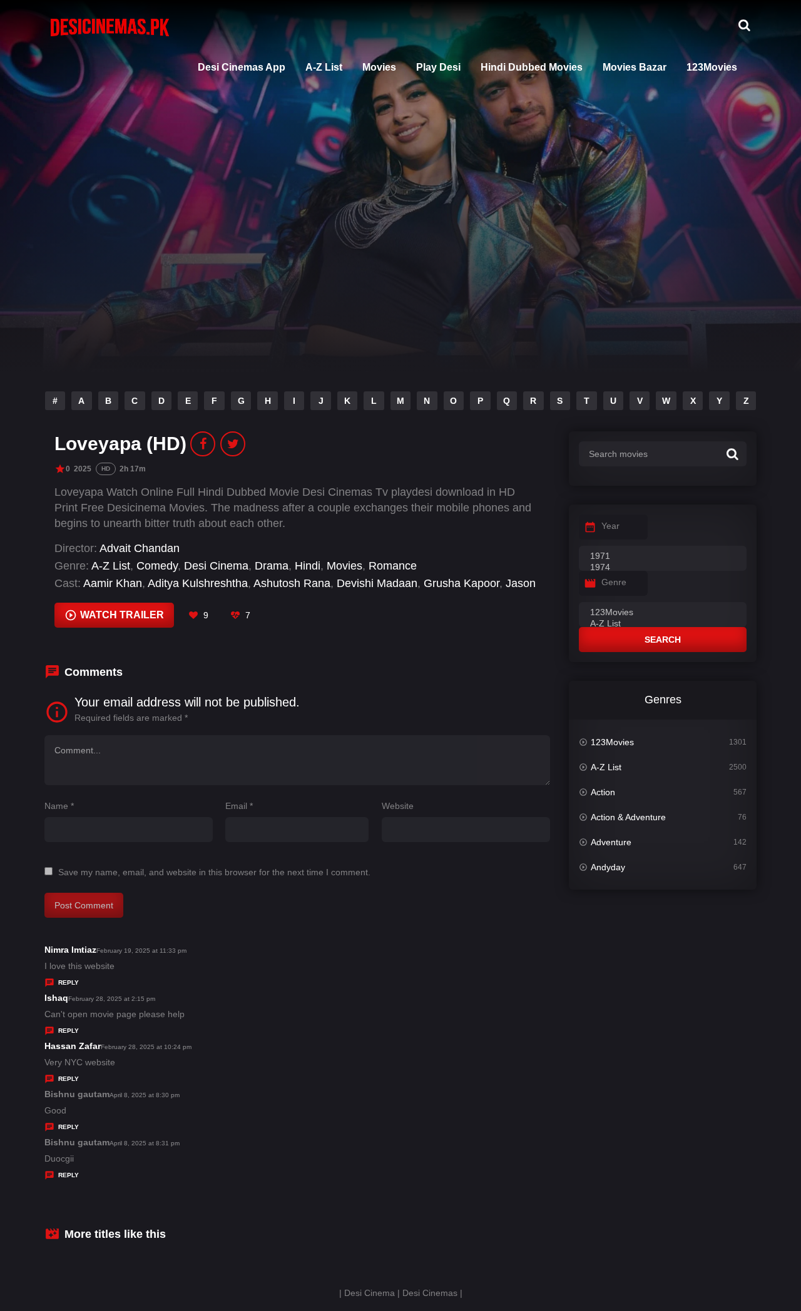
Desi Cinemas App (241, 67)
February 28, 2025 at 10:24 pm (146, 1046)
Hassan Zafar (72, 1046)
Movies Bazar (634, 67)
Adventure (611, 842)
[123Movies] (663, 612)
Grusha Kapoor (461, 583)
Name (59, 806)
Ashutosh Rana (291, 583)
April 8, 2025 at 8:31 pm (145, 1143)
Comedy (157, 566)
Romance (393, 566)
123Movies (711, 67)
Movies (379, 67)
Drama (271, 566)
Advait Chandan (139, 548)
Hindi (307, 566)
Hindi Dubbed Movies (532, 67)
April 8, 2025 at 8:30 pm (145, 1095)
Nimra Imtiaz (70, 950)
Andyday (608, 867)
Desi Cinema (216, 566)
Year (610, 526)
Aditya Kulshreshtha (198, 583)
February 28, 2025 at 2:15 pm (111, 998)
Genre (613, 582)
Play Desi (438, 67)
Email (239, 806)
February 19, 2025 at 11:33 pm (141, 950)
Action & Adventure (628, 817)
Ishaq (56, 998)
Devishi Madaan (377, 583)
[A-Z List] (663, 624)
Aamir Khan (112, 583)
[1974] (663, 567)
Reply (68, 982)
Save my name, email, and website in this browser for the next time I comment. (214, 872)
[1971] (663, 556)
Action (603, 792)
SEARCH (663, 640)
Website (398, 806)
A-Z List (323, 67)
